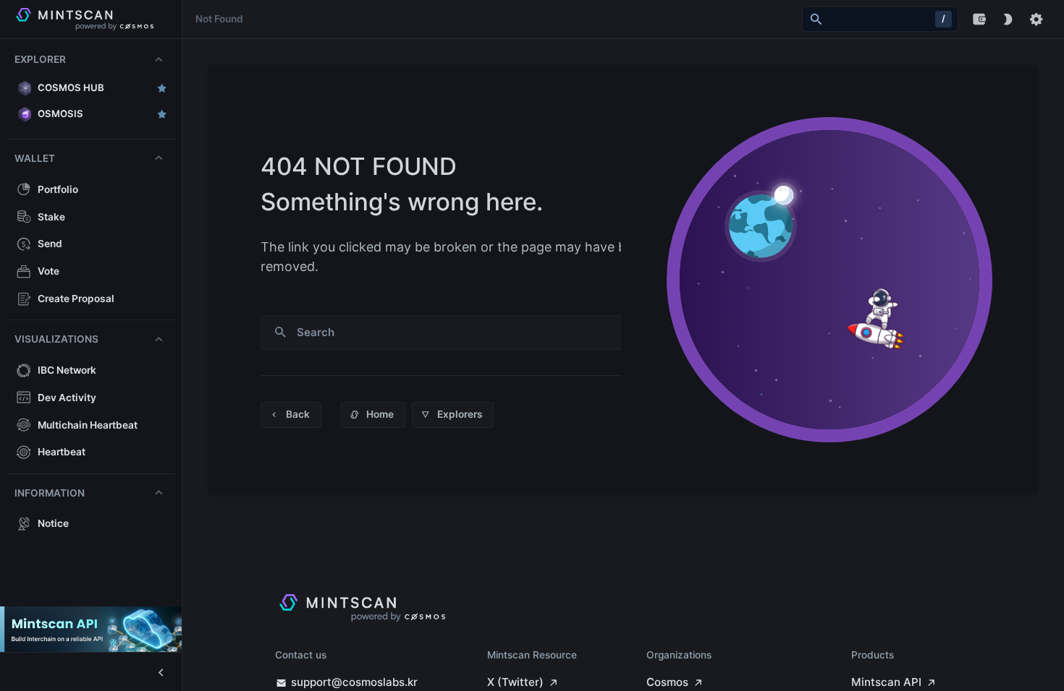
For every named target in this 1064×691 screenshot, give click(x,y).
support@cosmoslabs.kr (354, 682)
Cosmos (667, 682)
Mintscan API (886, 682)
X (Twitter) (515, 682)
